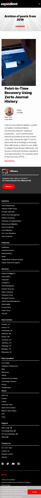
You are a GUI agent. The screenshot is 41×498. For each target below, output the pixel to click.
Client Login (6, 428)
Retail (3, 256)
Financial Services (8, 250)
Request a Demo (7, 454)
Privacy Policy (6, 485)
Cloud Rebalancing (8, 206)
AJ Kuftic (20, 112)
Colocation (5, 280)
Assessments (6, 388)
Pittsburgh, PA (6, 346)
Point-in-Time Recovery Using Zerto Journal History (18, 95)
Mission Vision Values (9, 411)
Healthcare (5, 247)
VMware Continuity (8, 218)
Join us (8, 186)
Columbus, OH (6, 343)
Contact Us (5, 451)
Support (4, 457)
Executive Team (7, 405)
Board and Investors (9, 408)
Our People (5, 363)
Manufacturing (7, 253)
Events (4, 401)
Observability (6, 304)
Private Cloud (6, 307)
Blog (3, 369)
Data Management (8, 286)
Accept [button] (34, 492)
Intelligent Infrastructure (10, 366)
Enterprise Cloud (7, 295)
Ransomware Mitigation (10, 224)
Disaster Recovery (8, 289)
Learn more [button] (18, 496)
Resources (5, 372)
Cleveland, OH (6, 340)
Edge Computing (7, 292)
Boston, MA (6, 337)
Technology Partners (9, 381)
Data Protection (7, 236)
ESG (3, 414)
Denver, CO (5, 327)
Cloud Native (6, 277)
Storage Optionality (8, 212)
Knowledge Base (8, 431)
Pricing (4, 384)
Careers (4, 398)
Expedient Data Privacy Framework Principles (16, 482)
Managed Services (8, 298)
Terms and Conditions (8, 479)
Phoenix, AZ (6, 324)
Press (3, 417)
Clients (4, 375)
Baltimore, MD (6, 334)
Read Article (9, 161)
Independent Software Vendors (12, 259)
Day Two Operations (9, 233)
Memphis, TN (6, 349)
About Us (5, 395)
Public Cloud (6, 310)
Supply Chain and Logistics (11, 263)
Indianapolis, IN (7, 330)
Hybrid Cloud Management (11, 301)
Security (4, 313)
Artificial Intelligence (8, 273)
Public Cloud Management (11, 215)
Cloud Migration (7, 230)
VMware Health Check (9, 209)
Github (4, 437)
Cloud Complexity (8, 227)
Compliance (6, 283)
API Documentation (9, 434)
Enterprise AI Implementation (11, 221)
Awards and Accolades (10, 378)
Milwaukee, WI (7, 352)
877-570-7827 (7, 448)
